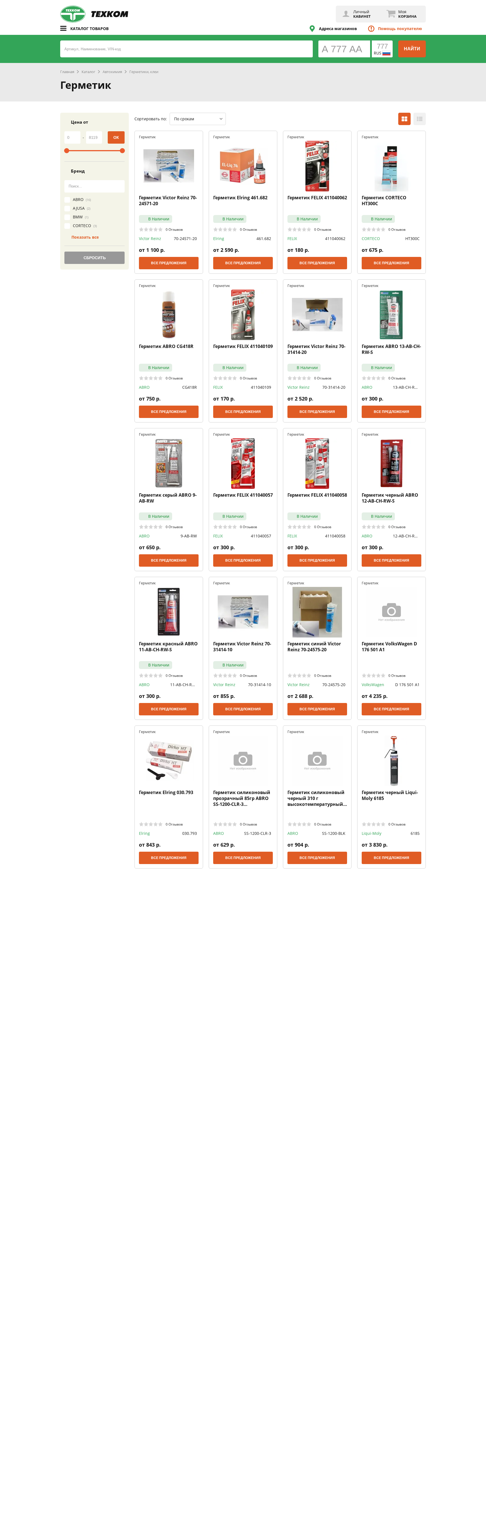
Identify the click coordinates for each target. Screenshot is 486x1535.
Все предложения (168, 263)
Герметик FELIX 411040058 (317, 495)
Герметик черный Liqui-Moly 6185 (390, 795)
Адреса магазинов (338, 28)
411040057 (261, 536)
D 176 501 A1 (407, 684)
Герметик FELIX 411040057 (243, 495)
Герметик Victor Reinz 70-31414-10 (242, 647)
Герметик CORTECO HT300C (384, 201)
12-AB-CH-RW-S (406, 536)
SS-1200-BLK (333, 833)
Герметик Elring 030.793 (166, 792)
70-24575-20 (333, 684)
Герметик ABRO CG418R (166, 346)
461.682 (263, 238)
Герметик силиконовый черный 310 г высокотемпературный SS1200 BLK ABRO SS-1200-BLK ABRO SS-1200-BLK (316, 798)
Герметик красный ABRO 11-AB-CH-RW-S (168, 647)
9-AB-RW (189, 536)
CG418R (189, 387)
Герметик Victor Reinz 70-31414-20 (316, 349)
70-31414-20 (333, 387)
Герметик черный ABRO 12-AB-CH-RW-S (390, 498)
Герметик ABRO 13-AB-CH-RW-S (391, 349)
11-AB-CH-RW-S (183, 685)
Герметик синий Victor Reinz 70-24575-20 (314, 647)
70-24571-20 (185, 238)
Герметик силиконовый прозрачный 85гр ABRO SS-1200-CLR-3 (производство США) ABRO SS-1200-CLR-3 (241, 798)
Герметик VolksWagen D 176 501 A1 (389, 647)
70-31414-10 (259, 684)
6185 (415, 833)
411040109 (261, 387)
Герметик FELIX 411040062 (317, 198)
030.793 (189, 833)
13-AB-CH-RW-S (406, 387)
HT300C (412, 238)
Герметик (147, 136)
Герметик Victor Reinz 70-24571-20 (168, 201)
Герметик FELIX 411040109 (243, 346)
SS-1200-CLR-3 (257, 833)
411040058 (335, 536)
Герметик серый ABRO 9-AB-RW (168, 498)
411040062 (335, 238)
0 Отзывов (174, 229)
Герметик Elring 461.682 (240, 198)
